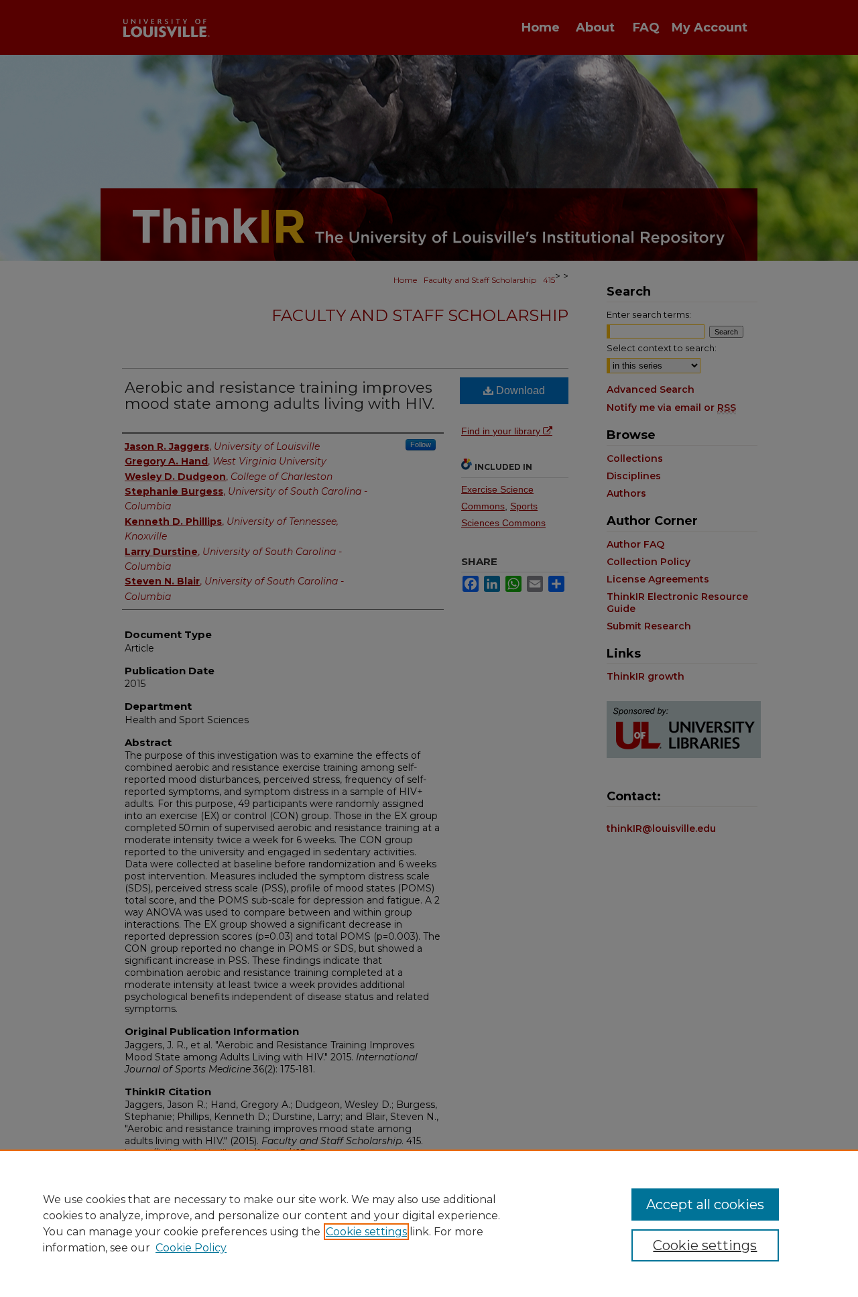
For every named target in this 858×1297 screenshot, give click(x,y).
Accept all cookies (705, 1204)
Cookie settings (366, 1231)
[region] (429, 1223)
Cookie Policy (191, 1247)
